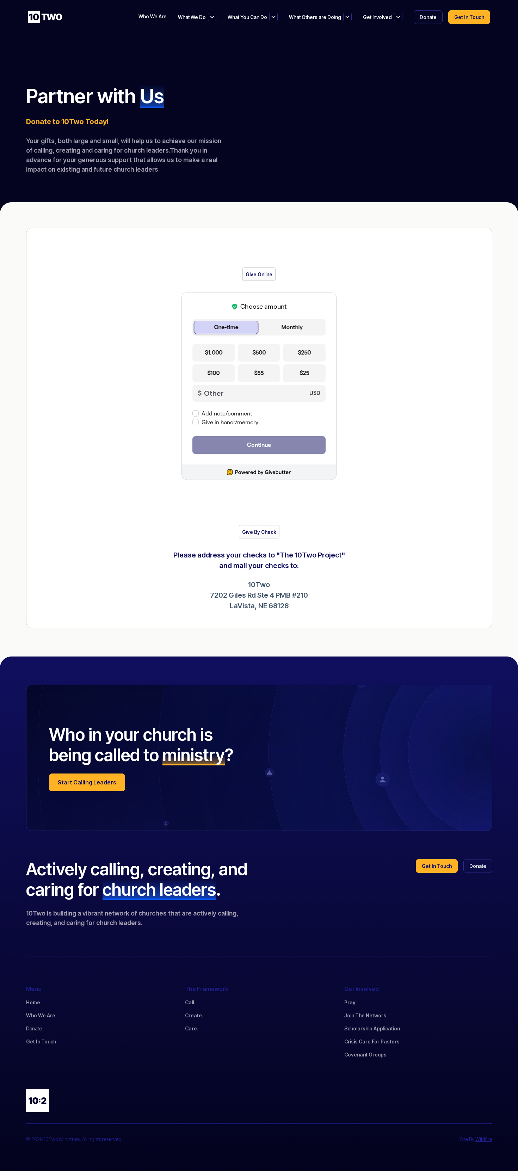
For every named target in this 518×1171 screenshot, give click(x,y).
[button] (197, 17)
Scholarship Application (372, 1028)
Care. (191, 1028)
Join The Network (365, 1015)
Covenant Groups (365, 1055)
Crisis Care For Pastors (372, 1041)
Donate (34, 1028)
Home (33, 1002)
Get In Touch (41, 1041)
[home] (45, 17)
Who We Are (152, 16)
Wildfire (483, 1139)
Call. (190, 1002)
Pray (350, 1002)
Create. (194, 1015)
